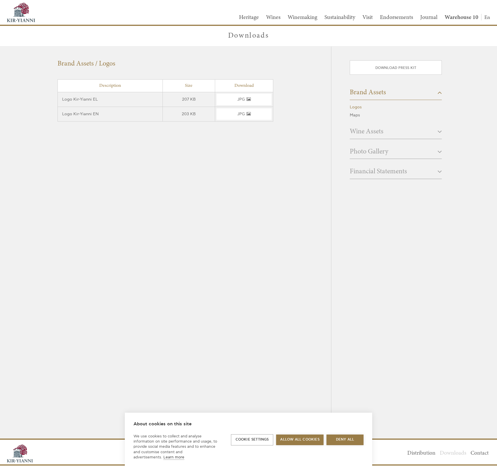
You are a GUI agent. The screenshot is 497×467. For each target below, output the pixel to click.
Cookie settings (252, 439)
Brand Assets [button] (368, 92)
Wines (273, 17)
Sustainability (339, 17)
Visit (367, 17)
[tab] (396, 94)
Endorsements (396, 17)
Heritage (249, 17)
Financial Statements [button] (379, 171)
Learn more (173, 457)
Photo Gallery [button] (370, 152)
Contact (480, 453)
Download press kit (395, 68)
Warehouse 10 (461, 17)
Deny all (345, 439)
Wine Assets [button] (367, 131)
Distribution (421, 453)
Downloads (453, 453)
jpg (241, 99)
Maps (355, 115)
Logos (356, 107)
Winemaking (302, 17)
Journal (428, 17)
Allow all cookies (299, 439)
